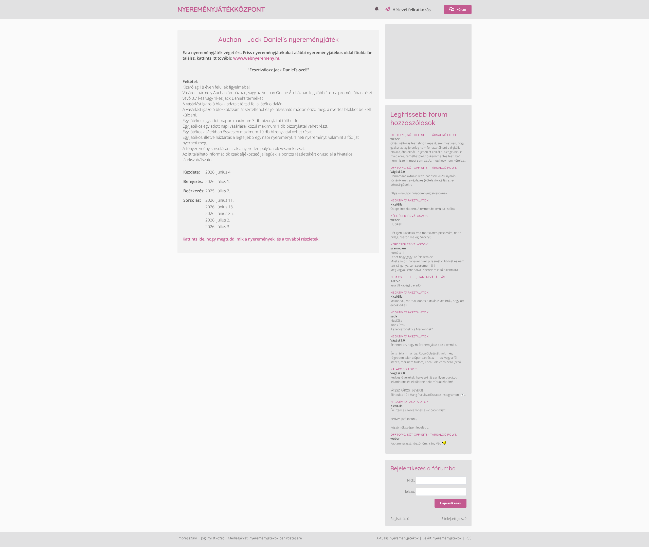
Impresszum (187, 538)
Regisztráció (399, 518)
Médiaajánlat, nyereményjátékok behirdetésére (265, 538)
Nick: (411, 480)
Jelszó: (410, 491)
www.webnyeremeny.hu (256, 58)
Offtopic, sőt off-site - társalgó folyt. (423, 135)
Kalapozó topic (403, 369)
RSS (468, 538)
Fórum (461, 9)
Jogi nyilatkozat (212, 538)
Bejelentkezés (450, 503)
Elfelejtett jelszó (453, 518)
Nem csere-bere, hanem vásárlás (417, 277)
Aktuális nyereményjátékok (397, 538)
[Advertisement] (428, 61)
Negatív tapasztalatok (409, 200)
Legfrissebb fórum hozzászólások (418, 118)
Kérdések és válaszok (409, 216)
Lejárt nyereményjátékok (442, 538)
